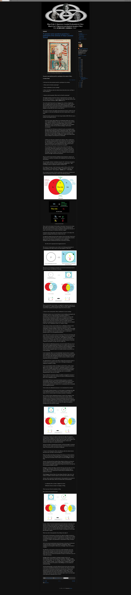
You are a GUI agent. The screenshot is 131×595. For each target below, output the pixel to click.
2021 (80, 69)
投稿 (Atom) (47, 582)
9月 (81, 76)
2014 (80, 59)
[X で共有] (65, 578)
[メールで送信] (63, 578)
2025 (80, 85)
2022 (80, 70)
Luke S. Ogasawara (72, 79)
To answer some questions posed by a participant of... (84, 78)
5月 (81, 73)
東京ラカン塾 (81, 37)
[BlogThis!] (64, 578)
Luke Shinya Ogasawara (83, 48)
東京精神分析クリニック (83, 34)
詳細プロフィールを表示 (82, 55)
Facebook (80, 33)
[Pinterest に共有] (67, 578)
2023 (80, 82)
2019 (80, 66)
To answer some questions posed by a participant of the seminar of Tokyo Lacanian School (58, 35)
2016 (80, 62)
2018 (80, 65)
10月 (81, 80)
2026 (80, 86)
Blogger (71, 588)
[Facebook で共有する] (66, 578)
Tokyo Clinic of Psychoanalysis (81, 36)
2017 (80, 63)
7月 (81, 74)
